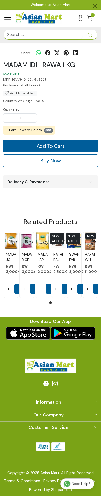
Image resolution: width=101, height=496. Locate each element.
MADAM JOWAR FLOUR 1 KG (11, 257)
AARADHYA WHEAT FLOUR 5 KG (90, 257)
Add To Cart (50, 146)
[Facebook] (46, 384)
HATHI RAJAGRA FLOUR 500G (58, 257)
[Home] (39, 18)
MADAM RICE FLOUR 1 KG (27, 257)
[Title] (90, 34)
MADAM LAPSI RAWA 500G (43, 257)
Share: (26, 52)
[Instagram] (55, 384)
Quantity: (11, 109)
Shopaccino (61, 489)
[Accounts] (80, 18)
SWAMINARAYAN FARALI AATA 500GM (74, 257)
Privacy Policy (55, 481)
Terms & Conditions (22, 481)
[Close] (95, 6)
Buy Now (50, 160)
